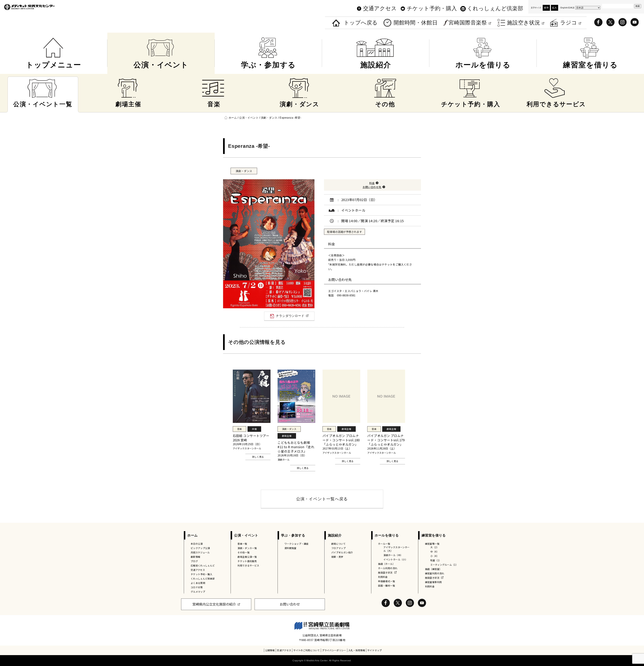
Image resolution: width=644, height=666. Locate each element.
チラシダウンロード (290, 316)
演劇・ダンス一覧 (247, 548)
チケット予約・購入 (432, 8)
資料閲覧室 (290, 548)
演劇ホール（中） (393, 555)
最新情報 (195, 556)
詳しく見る (258, 456)
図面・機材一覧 (386, 585)
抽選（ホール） (386, 563)
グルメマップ (198, 591)
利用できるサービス (248, 565)
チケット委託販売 (247, 561)
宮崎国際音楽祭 (467, 23)
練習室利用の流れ (434, 573)
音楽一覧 (242, 543)
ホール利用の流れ (387, 568)
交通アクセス (380, 8)
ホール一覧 (384, 543)
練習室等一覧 (432, 543)
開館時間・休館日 (416, 23)
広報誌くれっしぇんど (203, 565)
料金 (372, 183)
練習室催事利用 (433, 582)
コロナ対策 (197, 587)
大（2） (434, 547)
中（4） (434, 551)
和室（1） (435, 560)
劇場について (338, 543)
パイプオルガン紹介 (342, 552)
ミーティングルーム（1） (444, 564)
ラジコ (568, 23)
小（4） (434, 556)
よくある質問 (198, 583)
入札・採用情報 (356, 650)
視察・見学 (337, 556)
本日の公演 (197, 543)
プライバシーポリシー (334, 650)
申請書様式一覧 (386, 581)
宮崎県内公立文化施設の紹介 (214, 604)
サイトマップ (374, 650)
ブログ (194, 561)
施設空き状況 (523, 23)
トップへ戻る (361, 23)
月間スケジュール (200, 552)
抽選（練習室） (433, 569)
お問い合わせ (290, 604)
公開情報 (270, 650)
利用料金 (383, 577)
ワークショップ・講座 (296, 543)
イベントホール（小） (395, 559)
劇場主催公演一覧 (247, 556)
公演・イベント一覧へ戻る (322, 499)
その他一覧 (243, 552)
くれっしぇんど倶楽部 (495, 8)
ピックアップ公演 (200, 548)
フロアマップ (338, 548)
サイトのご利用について (306, 650)
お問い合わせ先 (372, 187)
